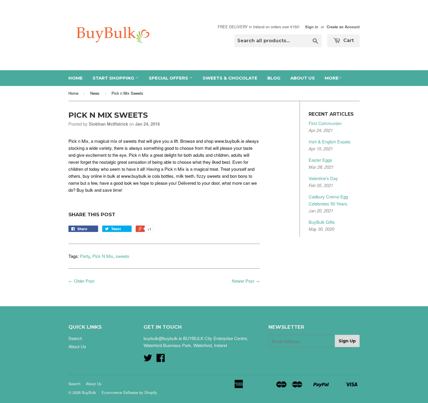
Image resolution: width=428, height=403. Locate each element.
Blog (273, 78)
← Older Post (81, 281)
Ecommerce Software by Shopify (129, 392)
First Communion (325, 123)
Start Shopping (114, 78)
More (332, 78)
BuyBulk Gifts (322, 222)
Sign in (311, 26)
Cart (348, 40)
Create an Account (343, 26)
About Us (302, 78)
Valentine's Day (323, 178)
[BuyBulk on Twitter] (148, 359)
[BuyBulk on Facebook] (160, 359)
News (95, 93)
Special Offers (169, 78)
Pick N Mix (102, 256)
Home (75, 78)
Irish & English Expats (330, 141)
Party (85, 256)
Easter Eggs (320, 160)
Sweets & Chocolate (230, 78)
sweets (122, 256)
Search (75, 338)
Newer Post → (246, 281)
